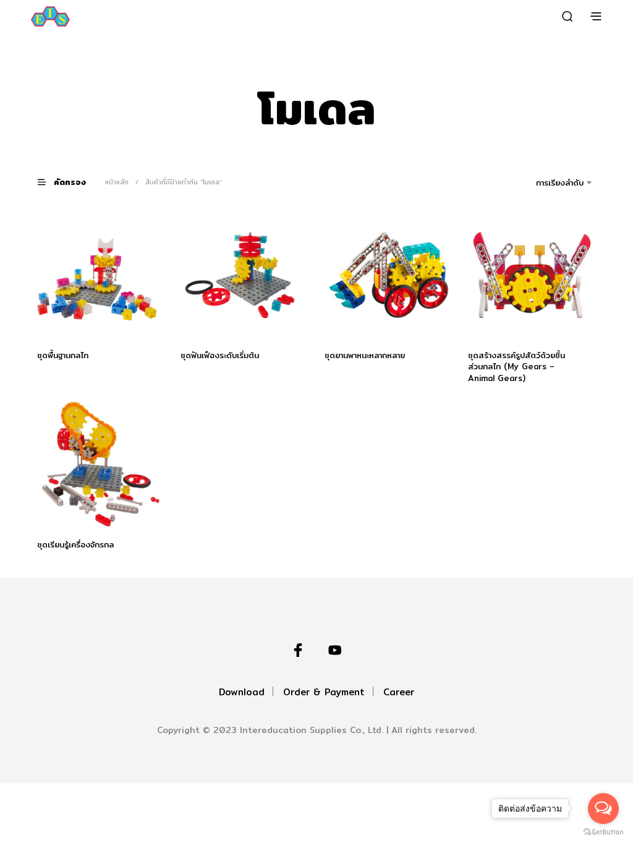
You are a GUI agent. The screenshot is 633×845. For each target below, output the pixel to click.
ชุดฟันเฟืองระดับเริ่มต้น (220, 355)
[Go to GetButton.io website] (603, 832)
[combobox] (542, 182)
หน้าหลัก (117, 182)
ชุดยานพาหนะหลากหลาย (365, 355)
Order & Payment (324, 692)
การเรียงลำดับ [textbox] (560, 182)
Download (242, 692)
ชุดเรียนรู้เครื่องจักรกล (75, 545)
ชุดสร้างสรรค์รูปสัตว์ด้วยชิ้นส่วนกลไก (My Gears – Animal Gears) (516, 366)
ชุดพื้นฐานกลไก (62, 355)
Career (398, 692)
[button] (69, 181)
